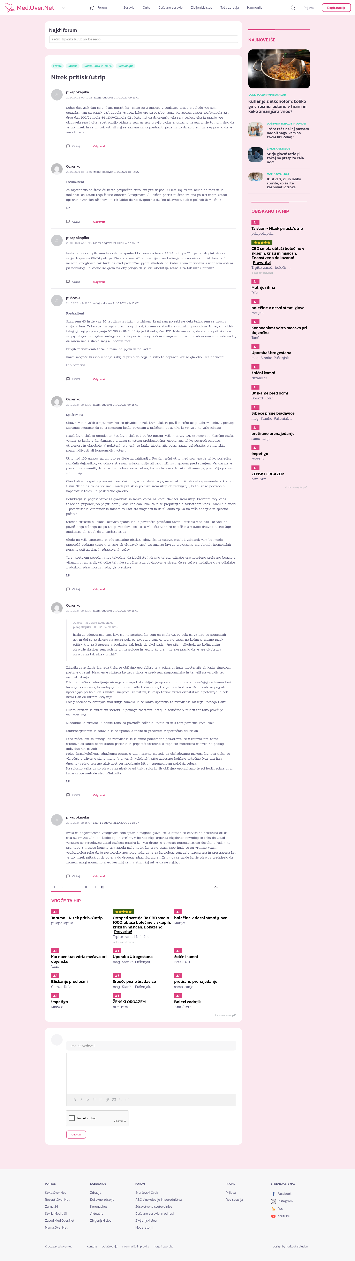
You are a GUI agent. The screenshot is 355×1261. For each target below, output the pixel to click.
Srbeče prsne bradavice (134, 981)
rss (280, 1208)
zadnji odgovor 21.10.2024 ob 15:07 (116, 97)
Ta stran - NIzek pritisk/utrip (77, 918)
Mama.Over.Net (56, 1227)
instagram (285, 1200)
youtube (283, 1215)
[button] (74, 1099)
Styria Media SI (56, 1213)
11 (94, 887)
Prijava (309, 7)
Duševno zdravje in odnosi (154, 1213)
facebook (284, 1193)
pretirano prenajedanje (195, 981)
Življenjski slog (201, 7)
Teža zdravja (229, 7)
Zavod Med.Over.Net (59, 1220)
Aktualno (96, 1213)
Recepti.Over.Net (57, 1199)
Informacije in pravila (135, 1246)
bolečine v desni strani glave (200, 918)
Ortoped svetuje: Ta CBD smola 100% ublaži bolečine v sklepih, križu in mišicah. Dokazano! (142, 925)
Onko (146, 7)
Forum (102, 7)
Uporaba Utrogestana (133, 956)
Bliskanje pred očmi (69, 981)
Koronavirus (98, 1206)
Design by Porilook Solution (290, 1246)
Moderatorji (143, 1227)
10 (86, 887)
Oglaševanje (109, 1246)
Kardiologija (125, 66)
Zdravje (129, 7)
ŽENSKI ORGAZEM (129, 1002)
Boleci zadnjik (187, 1002)
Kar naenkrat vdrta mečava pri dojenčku (79, 958)
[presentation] (74, 1099)
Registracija (336, 7)
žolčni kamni (186, 956)
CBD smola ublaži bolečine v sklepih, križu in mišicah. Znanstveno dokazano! (277, 255)
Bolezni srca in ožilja (98, 66)
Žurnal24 (51, 1206)
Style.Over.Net (55, 1192)
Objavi (76, 1134)
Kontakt (92, 1246)
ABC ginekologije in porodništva (158, 1199)
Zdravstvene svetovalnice (153, 1206)
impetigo (59, 1002)
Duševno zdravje (170, 7)
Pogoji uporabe (163, 1246)
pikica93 (73, 298)
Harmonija (255, 7)
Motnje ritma (263, 287)
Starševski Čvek (146, 1192)
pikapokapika (77, 92)
